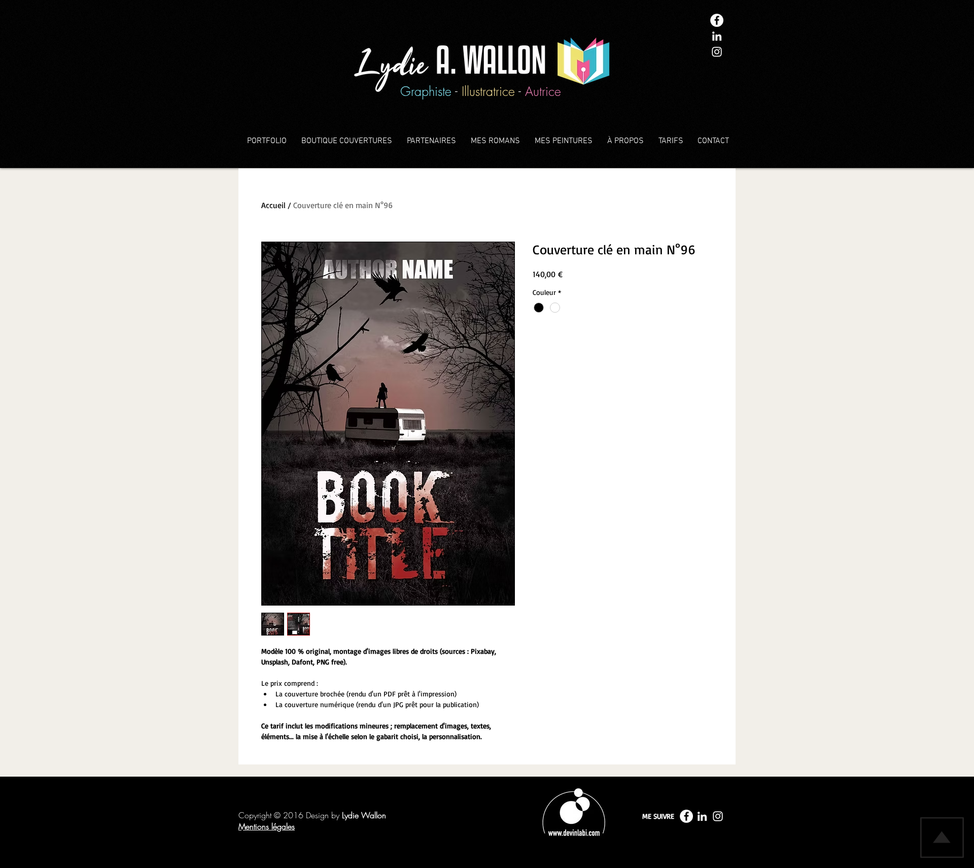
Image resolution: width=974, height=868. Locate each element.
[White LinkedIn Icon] (716, 36)
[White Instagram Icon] (716, 51)
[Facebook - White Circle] (716, 20)
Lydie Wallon (364, 815)
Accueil (273, 205)
